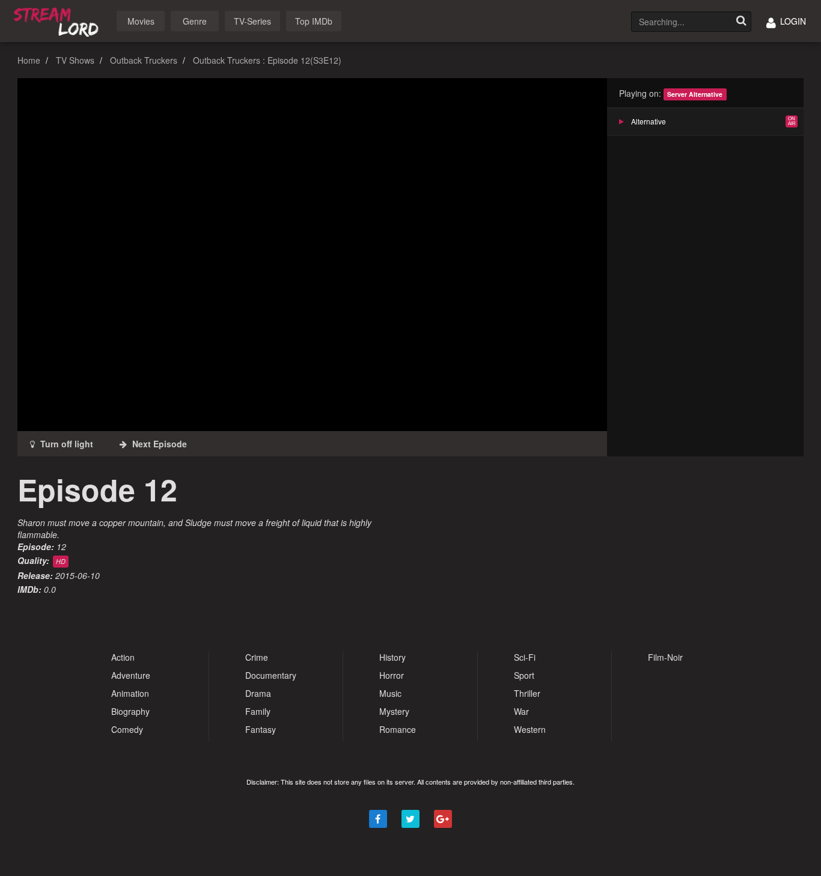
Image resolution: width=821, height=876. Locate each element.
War (521, 711)
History (392, 657)
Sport (524, 675)
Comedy (127, 729)
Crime (256, 657)
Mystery (394, 711)
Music (390, 693)
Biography (130, 711)
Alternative (648, 121)
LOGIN (792, 21)
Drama (258, 693)
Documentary (270, 675)
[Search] (741, 21)
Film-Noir (665, 657)
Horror (391, 675)
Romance (397, 729)
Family (257, 711)
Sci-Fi (525, 657)
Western (530, 729)
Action (123, 657)
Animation (130, 693)
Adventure (130, 675)
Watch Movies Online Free (58, 20)
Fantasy (260, 729)
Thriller (527, 693)
